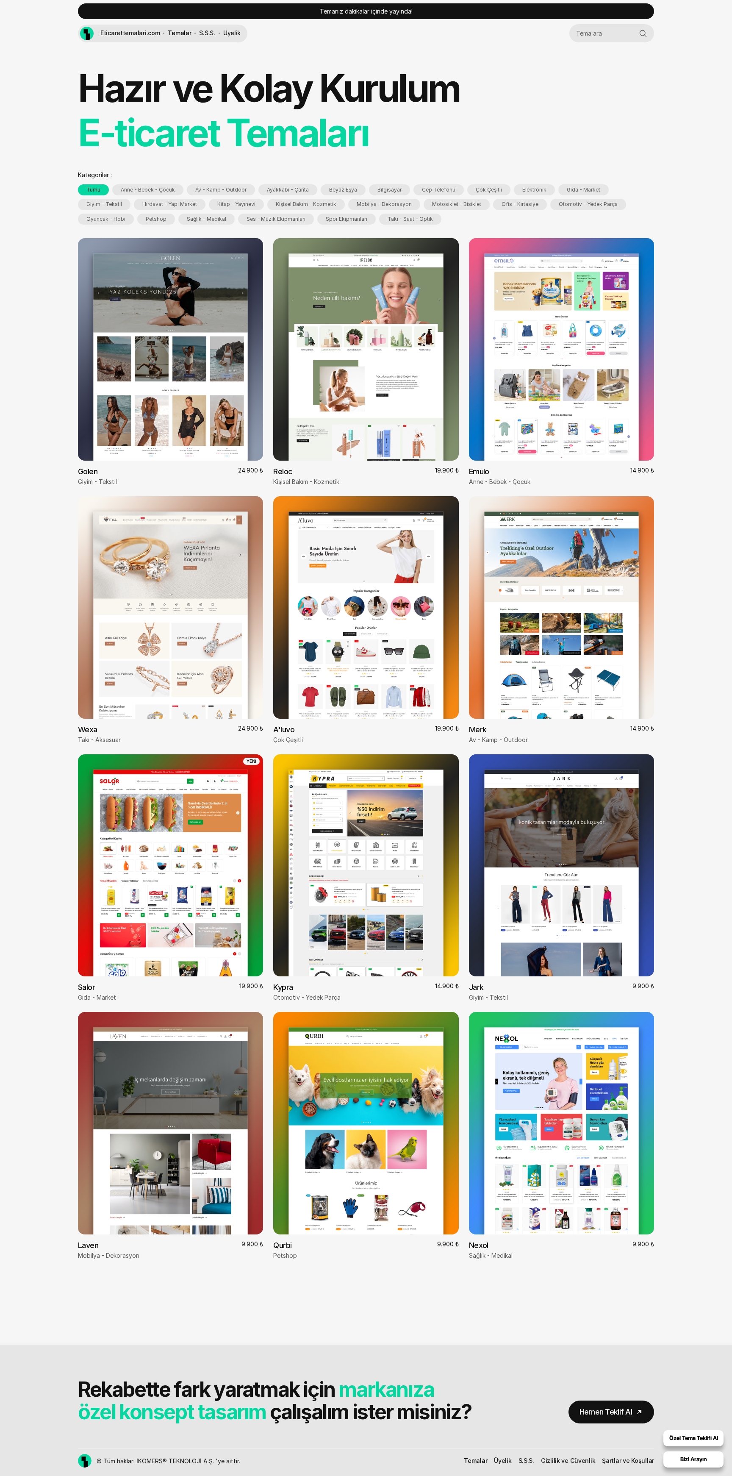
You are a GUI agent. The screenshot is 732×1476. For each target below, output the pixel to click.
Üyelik (232, 32)
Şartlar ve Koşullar (628, 1460)
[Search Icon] (611, 33)
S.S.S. (207, 32)
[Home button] (85, 1461)
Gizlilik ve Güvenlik (568, 1460)
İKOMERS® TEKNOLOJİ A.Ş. (175, 1461)
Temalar (179, 32)
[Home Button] (87, 33)
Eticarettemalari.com (130, 32)
